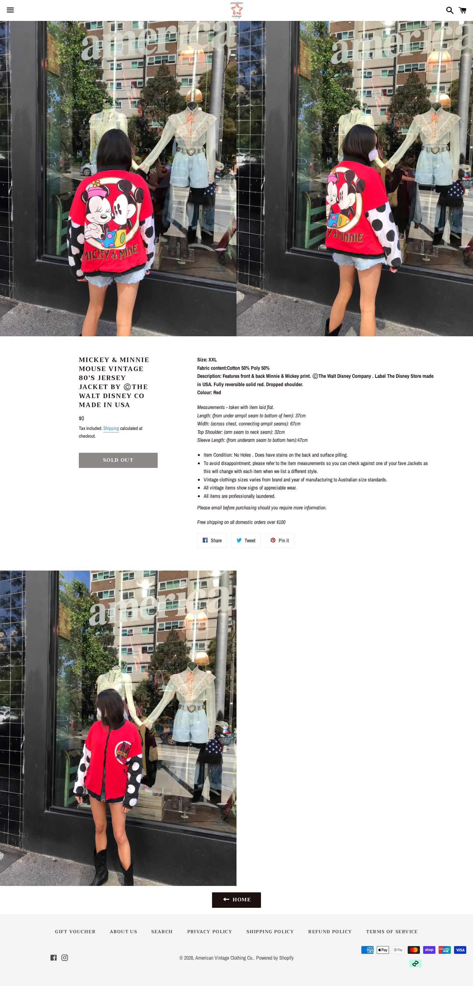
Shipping (111, 428)
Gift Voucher (75, 931)
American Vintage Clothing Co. (224, 957)
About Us (123, 931)
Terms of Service (392, 931)
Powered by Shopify (275, 957)
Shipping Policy (270, 931)
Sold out (118, 460)
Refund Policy (330, 931)
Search (162, 931)
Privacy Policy (210, 931)
